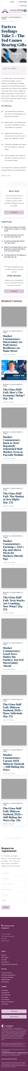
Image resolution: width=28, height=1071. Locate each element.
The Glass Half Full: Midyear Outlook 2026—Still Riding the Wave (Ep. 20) (13, 814)
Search (12, 1)
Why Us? (3, 955)
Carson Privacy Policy (6, 1058)
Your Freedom (5, 999)
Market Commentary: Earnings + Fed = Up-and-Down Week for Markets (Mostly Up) (13, 550)
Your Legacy (4, 997)
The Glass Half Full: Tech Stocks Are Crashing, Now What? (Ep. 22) (14, 603)
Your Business (5, 992)
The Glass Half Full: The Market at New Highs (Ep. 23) (15, 256)
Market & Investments (7, 1001)
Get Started (14, 291)
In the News (4, 1004)
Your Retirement (6, 995)
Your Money (4, 990)
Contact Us (14, 212)
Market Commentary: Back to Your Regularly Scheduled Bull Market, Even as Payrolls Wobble (15, 249)
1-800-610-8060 (23, 1)
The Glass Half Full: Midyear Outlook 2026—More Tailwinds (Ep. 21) (13, 710)
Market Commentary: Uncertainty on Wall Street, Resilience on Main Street (15, 229)
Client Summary (14, 1016)
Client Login (23, 5)
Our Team (4, 959)
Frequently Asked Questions (9, 964)
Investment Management (8, 975)
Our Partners (5, 962)
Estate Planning (5, 979)
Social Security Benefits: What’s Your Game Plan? (14, 242)
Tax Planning (5, 982)
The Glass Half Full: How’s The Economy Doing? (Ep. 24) (14, 236)
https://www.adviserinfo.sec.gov (9, 1052)
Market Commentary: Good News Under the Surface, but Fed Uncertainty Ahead (13, 657)
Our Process (4, 957)
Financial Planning (6, 973)
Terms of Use (14, 1058)
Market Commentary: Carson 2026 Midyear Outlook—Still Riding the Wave (13, 762)
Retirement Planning (7, 977)
